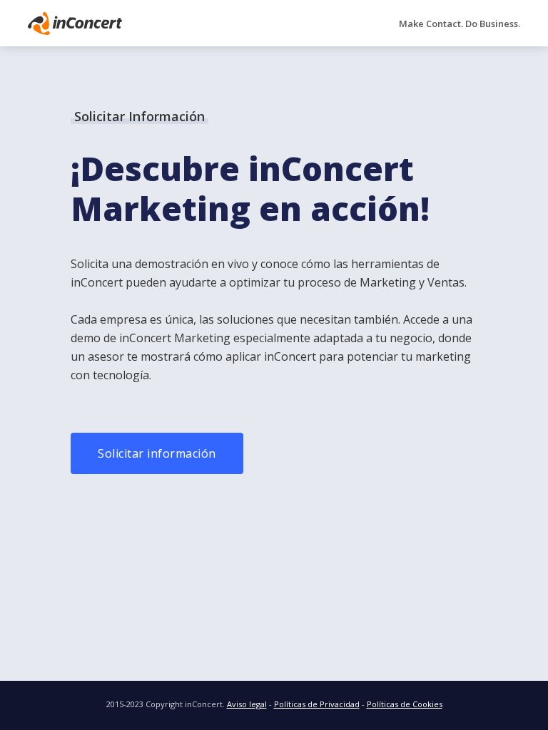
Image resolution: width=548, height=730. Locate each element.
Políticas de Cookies (404, 704)
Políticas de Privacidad (317, 704)
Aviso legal (247, 704)
